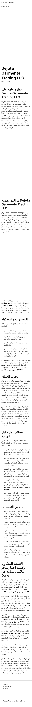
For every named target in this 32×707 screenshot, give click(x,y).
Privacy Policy (7, 686)
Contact (5, 688)
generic (4, 65)
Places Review (7, 2)
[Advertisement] (16, 34)
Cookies (5, 684)
